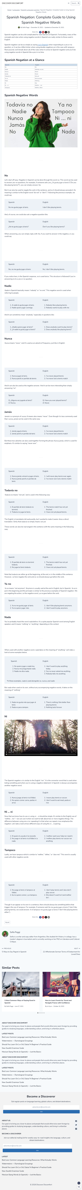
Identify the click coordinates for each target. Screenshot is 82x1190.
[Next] (77, 992)
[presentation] (20, 984)
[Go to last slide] (4, 992)
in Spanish (43, 45)
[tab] (37, 1012)
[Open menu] (68, 3)
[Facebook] (40, 32)
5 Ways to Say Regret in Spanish (14, 950)
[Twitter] (76, 1125)
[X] (46, 32)
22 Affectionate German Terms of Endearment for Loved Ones (61, 951)
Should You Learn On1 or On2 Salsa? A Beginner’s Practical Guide (26, 1044)
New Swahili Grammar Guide (13, 1048)
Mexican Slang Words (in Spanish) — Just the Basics (21, 1052)
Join (41, 1112)
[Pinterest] (43, 32)
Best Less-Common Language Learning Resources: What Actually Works (29, 1037)
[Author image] (19, 27)
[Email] (48, 32)
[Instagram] (76, 1128)
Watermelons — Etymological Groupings (17, 1041)
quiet (7, 922)
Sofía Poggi (25, 27)
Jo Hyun (49, 1006)
